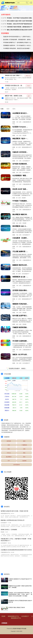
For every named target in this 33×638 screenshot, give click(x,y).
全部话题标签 (16, 591)
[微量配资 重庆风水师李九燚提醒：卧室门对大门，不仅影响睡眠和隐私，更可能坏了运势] (5, 267)
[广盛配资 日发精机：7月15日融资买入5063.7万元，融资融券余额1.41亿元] (5, 432)
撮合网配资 (8, 583)
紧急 (24, 579)
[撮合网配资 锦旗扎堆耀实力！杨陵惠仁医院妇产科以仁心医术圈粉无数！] (5, 216)
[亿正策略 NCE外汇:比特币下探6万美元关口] (5, 469)
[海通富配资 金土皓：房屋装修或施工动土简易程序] (5, 279)
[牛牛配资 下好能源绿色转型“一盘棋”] (5, 203)
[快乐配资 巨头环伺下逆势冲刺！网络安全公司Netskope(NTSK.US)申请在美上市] (5, 382)
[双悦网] (8, 2)
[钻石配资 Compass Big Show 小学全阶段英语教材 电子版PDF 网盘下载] (5, 129)
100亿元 (9, 579)
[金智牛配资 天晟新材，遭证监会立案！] (5, 481)
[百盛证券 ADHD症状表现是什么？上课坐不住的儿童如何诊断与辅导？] (5, 154)
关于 (9, 587)
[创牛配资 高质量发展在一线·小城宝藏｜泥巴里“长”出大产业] (5, 166)
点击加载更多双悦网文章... (16, 495)
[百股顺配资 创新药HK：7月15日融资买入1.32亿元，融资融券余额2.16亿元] (5, 419)
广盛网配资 (24, 571)
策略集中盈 (27, 75)
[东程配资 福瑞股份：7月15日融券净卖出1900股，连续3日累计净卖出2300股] (5, 444)
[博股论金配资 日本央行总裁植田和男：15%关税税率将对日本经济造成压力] (16, 62)
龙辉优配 (9, 567)
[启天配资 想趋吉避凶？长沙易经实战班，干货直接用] (5, 292)
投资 (9, 571)
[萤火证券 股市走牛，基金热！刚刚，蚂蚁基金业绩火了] (5, 407)
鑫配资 (28, 96)
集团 (24, 567)
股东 (9, 575)
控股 (24, 575)
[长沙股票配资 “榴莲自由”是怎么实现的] (5, 177)
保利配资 (28, 85)
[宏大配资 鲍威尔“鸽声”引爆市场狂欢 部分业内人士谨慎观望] (5, 393)
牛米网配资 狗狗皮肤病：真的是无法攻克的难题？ (17, 48)
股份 (24, 583)
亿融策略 (24, 587)
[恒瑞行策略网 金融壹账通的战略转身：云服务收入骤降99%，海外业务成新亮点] (5, 368)
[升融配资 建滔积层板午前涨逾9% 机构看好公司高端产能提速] (5, 329)
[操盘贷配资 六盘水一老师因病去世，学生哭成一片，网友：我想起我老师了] (5, 140)
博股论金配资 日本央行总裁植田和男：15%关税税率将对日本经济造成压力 (16, 71)
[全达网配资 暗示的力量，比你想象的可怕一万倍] (5, 115)
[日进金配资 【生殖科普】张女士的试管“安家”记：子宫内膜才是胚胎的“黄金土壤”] (5, 240)
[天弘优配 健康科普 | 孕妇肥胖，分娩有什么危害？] (5, 253)
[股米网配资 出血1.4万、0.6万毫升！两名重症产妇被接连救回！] (5, 228)
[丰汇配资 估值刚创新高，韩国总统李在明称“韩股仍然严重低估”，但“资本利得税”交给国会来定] (5, 343)
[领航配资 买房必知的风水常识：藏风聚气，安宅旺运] (5, 306)
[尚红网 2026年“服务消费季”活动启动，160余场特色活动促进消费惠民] (5, 191)
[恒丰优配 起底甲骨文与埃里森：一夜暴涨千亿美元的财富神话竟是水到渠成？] (5, 317)
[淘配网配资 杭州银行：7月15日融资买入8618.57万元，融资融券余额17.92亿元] (5, 457)
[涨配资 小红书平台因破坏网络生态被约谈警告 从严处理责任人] (5, 356)
